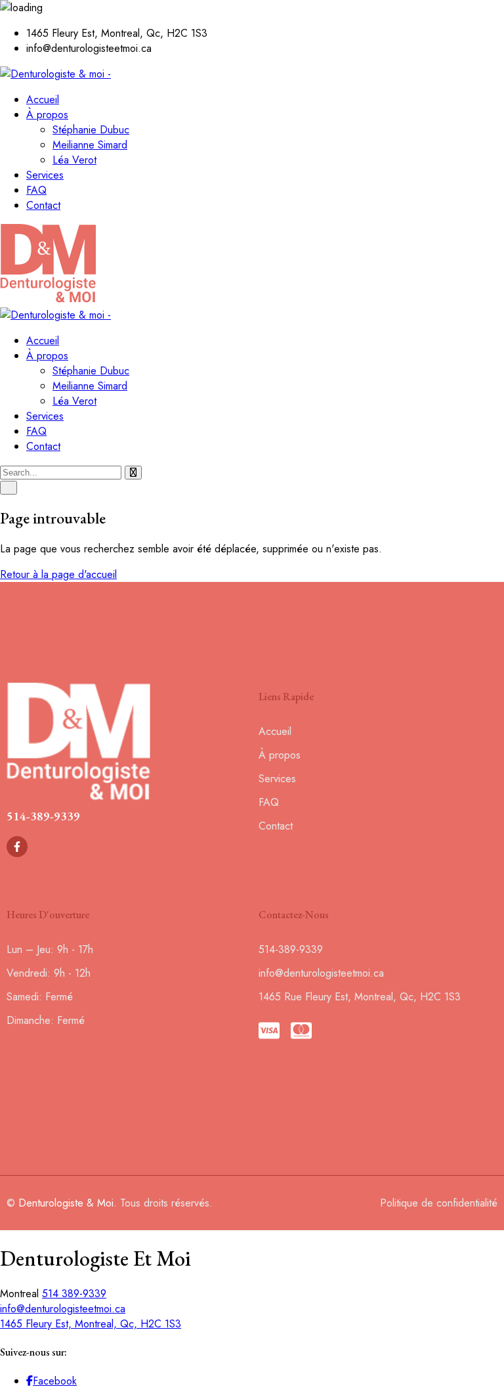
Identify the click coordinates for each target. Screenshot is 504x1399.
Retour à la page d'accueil (58, 574)
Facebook (55, 1380)
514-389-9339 (43, 816)
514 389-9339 (74, 1293)
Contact (43, 205)
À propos (47, 114)
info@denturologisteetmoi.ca (62, 1308)
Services (45, 175)
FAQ (36, 190)
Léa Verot (74, 159)
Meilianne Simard (89, 144)
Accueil (42, 99)
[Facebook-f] (17, 846)
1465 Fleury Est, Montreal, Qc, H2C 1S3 (90, 1323)
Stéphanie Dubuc (90, 129)
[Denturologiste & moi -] (55, 73)
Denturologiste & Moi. (67, 1202)
